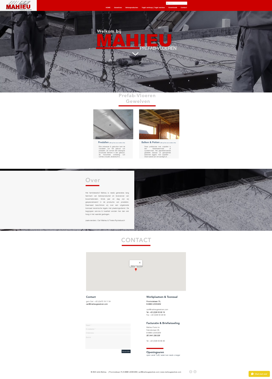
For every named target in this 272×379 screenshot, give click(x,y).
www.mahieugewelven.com (171, 372)
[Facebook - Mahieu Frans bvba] (190, 371)
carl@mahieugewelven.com (97, 304)
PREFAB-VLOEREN (18, 10)
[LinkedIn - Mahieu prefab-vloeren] (195, 371)
